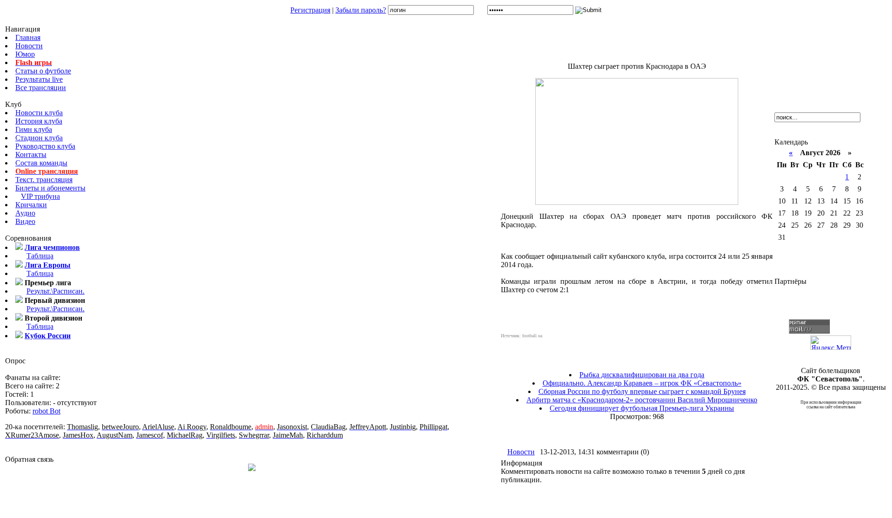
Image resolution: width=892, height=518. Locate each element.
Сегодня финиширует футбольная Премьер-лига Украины (642, 408)
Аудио (25, 213)
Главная (27, 37)
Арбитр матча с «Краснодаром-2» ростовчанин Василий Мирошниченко (641, 400)
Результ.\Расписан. (55, 291)
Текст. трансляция (43, 180)
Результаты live (39, 79)
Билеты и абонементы (50, 188)
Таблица (39, 256)
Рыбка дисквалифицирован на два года (641, 375)
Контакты (30, 154)
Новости (29, 46)
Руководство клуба (45, 146)
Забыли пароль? (360, 10)
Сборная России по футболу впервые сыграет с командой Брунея (642, 391)
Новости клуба (39, 113)
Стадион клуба (39, 138)
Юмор (25, 54)
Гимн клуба (33, 129)
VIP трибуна (40, 196)
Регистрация (310, 10)
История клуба (38, 121)
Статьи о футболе (43, 71)
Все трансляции (40, 88)
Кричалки (31, 205)
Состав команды (41, 163)
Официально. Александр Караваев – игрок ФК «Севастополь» (642, 383)
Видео (25, 221)
